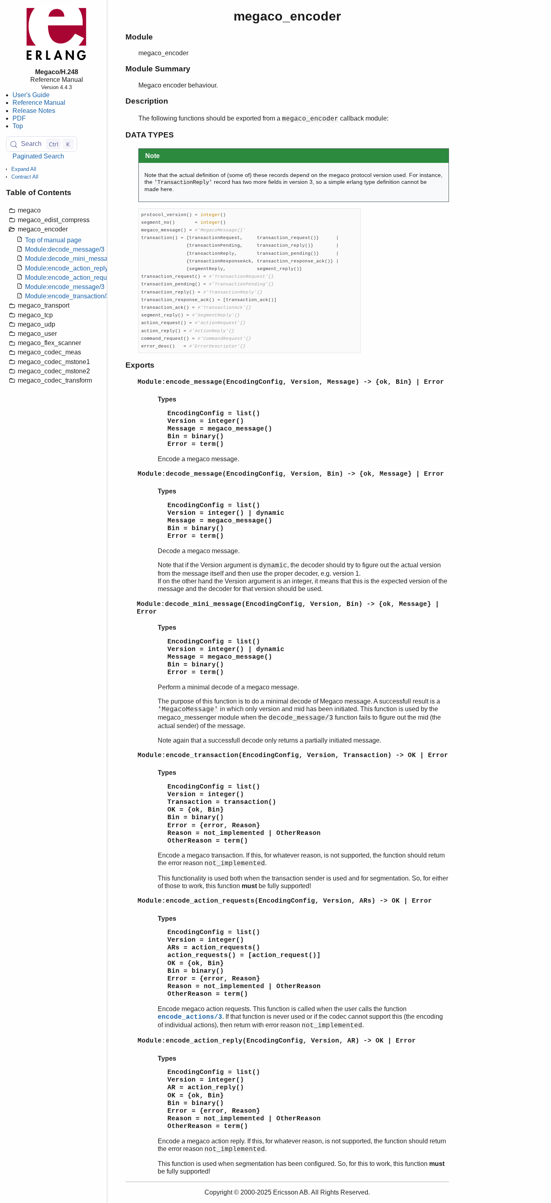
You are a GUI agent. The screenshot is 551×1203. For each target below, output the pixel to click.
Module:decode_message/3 (64, 249)
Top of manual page (53, 240)
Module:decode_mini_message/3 (72, 259)
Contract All (24, 177)
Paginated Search (38, 156)
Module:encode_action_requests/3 (74, 277)
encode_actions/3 (190, 1017)
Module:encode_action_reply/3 (69, 268)
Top (18, 126)
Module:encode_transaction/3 (67, 296)
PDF (19, 118)
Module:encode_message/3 (64, 286)
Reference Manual (39, 103)
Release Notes (34, 110)
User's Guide (31, 95)
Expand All (23, 169)
